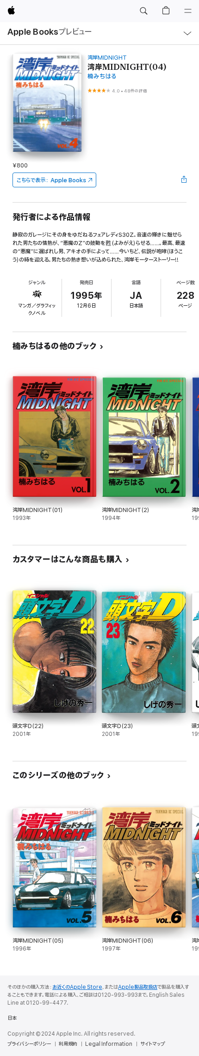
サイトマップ (152, 1044)
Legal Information (108, 1044)
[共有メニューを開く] (183, 179)
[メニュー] (188, 11)
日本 (12, 1018)
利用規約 (68, 1044)
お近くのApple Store (77, 987)
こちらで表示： (51, 180)
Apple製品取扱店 (137, 987)
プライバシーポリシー (29, 1044)
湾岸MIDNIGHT (107, 57)
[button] (143, 11)
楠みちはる (102, 76)
